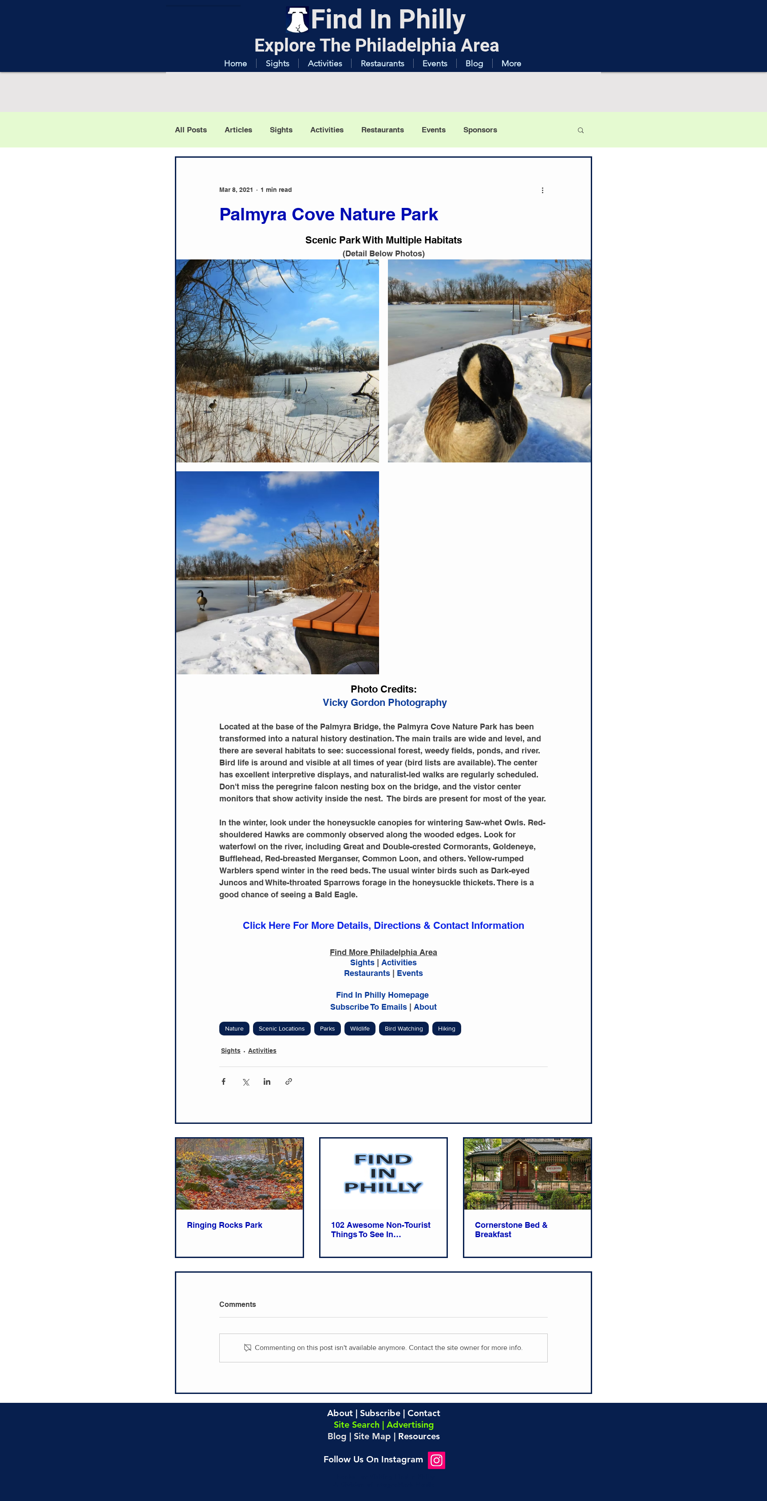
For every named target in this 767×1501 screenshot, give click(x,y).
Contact (423, 1413)
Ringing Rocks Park (224, 1225)
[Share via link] (289, 1081)
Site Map (372, 1436)
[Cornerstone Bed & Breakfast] (527, 1174)
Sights (281, 129)
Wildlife (360, 1028)
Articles (238, 129)
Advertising (410, 1424)
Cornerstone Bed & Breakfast (511, 1229)
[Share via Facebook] (223, 1081)
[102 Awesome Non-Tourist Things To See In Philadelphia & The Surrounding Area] (383, 1174)
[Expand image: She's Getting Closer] (277, 572)
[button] (277, 63)
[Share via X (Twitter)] (245, 1081)
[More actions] (542, 189)
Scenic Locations (282, 1028)
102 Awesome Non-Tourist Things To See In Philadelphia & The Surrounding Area (381, 1229)
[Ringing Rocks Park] (239, 1174)
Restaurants (382, 129)
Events (434, 129)
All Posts (191, 129)
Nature (234, 1028)
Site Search (357, 1424)
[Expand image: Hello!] (489, 360)
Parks (327, 1028)
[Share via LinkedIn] (267, 1081)
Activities (327, 129)
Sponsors (480, 129)
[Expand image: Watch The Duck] (277, 360)
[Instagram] (436, 1460)
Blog (337, 1436)
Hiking (446, 1028)
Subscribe (380, 1413)
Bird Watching (404, 1028)
